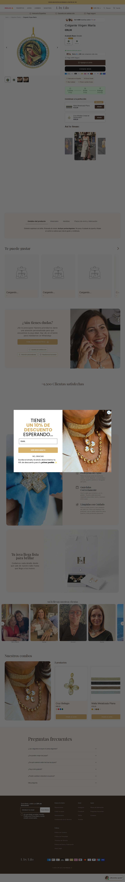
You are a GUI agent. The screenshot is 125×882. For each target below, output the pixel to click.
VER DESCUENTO (38, 450)
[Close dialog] (109, 412)
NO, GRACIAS (38, 456)
